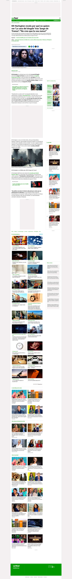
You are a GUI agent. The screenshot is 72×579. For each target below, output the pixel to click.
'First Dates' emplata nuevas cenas (49, 97)
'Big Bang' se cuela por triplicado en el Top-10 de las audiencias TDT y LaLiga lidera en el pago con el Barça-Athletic (53, 305)
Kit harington (36, 231)
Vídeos (38, 20)
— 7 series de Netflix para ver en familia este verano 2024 (25, 37)
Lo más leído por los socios (17, 387)
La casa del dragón (20, 231)
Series (35, 20)
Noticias (13, 20)
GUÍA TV (51, 80)
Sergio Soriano (30, 403)
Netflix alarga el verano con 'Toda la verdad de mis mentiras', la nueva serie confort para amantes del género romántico (19, 400)
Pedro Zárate (30, 417)
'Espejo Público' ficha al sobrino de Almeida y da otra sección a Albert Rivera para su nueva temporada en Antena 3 (52, 266)
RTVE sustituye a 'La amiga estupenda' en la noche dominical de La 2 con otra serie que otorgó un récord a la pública (19, 514)
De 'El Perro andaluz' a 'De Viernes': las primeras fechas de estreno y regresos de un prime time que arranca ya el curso (19, 545)
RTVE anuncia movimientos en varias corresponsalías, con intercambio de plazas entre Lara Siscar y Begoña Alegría (35, 450)
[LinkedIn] (38, 46)
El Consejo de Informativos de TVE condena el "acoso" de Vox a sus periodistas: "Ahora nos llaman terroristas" (54, 210)
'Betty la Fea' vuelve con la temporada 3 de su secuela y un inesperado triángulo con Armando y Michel (53, 272)
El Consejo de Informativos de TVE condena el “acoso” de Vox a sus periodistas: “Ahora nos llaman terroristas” (34, 400)
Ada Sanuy (29, 470)
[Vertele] (16, 566)
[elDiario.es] (16, 568)
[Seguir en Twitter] (48, 566)
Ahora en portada (15, 455)
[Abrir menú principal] (59, 18)
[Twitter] (36, 46)
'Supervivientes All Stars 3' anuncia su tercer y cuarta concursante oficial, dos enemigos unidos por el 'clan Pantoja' (35, 545)
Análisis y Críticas (43, 20)
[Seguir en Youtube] (52, 566)
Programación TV (18, 20)
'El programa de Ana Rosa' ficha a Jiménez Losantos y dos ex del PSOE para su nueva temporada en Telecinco (35, 415)
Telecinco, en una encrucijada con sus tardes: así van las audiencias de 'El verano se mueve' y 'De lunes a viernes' (19, 499)
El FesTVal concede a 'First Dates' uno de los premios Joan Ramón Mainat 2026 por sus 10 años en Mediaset (35, 434)
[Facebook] (31, 46)
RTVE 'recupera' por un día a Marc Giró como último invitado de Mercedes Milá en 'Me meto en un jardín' (18, 434)
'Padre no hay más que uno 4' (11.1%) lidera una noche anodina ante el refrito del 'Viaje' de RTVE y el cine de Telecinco (35, 499)
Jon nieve (25, 231)
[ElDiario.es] (57, 20)
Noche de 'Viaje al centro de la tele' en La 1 (49, 86)
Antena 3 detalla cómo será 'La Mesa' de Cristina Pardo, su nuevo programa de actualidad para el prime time (19, 449)
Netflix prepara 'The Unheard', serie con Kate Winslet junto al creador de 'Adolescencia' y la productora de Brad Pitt (35, 468)
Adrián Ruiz (13, 501)
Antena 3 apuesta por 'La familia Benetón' (49, 91)
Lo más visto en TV (30, 20)
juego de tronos (30, 231)
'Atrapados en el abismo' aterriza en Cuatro (49, 103)
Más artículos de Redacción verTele (18, 421)
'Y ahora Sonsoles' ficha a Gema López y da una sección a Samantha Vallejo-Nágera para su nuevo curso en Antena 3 (54, 197)
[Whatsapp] (29, 46)
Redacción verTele (15, 70)
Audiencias (24, 20)
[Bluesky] (33, 46)
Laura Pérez (13, 403)
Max (40, 231)
